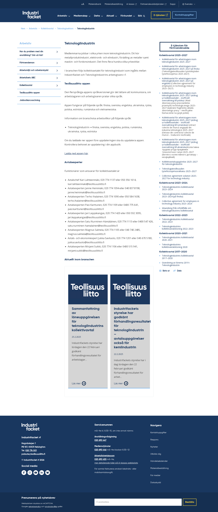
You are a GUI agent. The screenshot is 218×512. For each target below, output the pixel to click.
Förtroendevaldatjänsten (152, 4)
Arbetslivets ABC (27, 78)
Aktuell (110, 16)
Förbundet (126, 16)
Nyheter (154, 447)
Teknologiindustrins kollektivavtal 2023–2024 (178, 188)
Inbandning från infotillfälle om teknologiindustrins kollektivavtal (177, 209)
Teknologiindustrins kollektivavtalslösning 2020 (174, 245)
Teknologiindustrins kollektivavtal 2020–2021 (178, 238)
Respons (154, 440)
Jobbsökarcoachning (30, 100)
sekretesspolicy (35, 507)
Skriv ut (166, 271)
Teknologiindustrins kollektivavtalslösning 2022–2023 (177, 227)
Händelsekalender (159, 461)
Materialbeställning (114, 4)
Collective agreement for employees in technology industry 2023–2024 (180, 202)
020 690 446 (100, 450)
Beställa (189, 502)
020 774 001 (31, 451)
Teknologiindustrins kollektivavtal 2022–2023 (178, 220)
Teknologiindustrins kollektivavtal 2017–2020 (178, 257)
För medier (155, 475)
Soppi (172, 4)
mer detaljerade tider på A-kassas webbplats (116, 463)
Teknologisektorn (65, 29)
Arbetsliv (62, 16)
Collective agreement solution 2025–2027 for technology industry (179, 177)
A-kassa (130, 4)
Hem (23, 29)
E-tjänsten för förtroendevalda (179, 47)
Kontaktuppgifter (184, 15)
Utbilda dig (155, 454)
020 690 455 (100, 459)
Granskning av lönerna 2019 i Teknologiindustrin (176, 264)
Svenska (188, 4)
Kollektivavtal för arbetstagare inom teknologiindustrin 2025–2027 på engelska (179, 81)
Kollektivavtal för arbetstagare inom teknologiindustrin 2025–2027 (179, 60)
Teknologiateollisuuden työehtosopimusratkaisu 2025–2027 (179, 170)
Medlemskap (80, 16)
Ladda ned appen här (76, 153)
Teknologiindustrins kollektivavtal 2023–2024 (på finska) (178, 195)
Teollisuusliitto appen (30, 93)
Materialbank (95, 4)
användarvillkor (51, 507)
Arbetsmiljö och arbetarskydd (34, 70)
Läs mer (76, 383)
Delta (97, 16)
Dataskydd (155, 483)
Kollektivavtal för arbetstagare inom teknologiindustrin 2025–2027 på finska (180, 67)
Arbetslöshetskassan (104, 456)
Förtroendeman (27, 63)
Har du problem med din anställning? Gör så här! (31, 53)
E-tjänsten (159, 15)
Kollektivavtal (47, 29)
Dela (179, 271)
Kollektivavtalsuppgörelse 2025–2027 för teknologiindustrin (180, 163)
